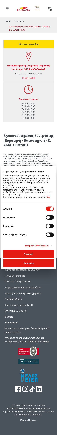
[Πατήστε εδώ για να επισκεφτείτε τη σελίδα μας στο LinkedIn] (38, 391)
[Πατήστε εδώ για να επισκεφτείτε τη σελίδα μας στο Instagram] (25, 391)
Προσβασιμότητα (13, 299)
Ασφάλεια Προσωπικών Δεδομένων (23, 287)
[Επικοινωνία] (50, 8)
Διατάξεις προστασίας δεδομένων (22, 270)
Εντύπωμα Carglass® (15, 311)
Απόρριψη (29, 263)
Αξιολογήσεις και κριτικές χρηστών (23, 293)
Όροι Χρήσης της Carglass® (19, 305)
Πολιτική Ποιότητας (15, 275)
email (46, 341)
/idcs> (34, 420)
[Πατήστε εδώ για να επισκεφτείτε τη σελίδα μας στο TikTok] (32, 390)
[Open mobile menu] (7, 8)
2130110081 (28, 341)
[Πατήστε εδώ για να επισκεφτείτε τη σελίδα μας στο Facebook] (18, 391)
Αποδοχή (28, 254)
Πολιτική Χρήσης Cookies (17, 281)
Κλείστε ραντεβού (28, 44)
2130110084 (28, 78)
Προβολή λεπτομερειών (37, 245)
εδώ (48, 197)
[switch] (50, 217)
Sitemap (9, 316)
